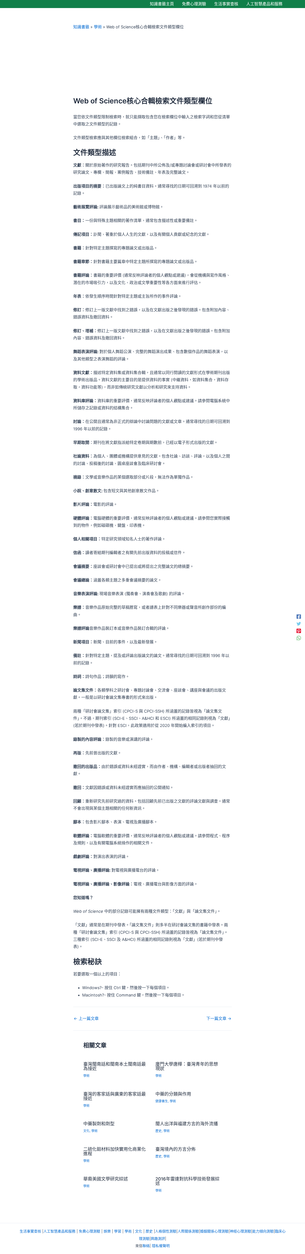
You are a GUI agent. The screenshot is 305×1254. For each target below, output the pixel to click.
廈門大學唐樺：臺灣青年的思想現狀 (186, 1066)
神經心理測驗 (240, 1231)
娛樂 (107, 1231)
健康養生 (161, 1101)
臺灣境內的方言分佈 (175, 1149)
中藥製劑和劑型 (99, 1123)
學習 (117, 1231)
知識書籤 (81, 27)
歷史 (158, 1131)
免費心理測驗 (89, 1231)
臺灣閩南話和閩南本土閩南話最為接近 (114, 1066)
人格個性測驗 (165, 1231)
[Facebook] (299, 616)
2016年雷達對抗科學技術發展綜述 (187, 1181)
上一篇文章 (86, 1019)
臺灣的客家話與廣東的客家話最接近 (114, 1096)
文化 (86, 1131)
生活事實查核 (30, 1231)
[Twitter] (299, 623)
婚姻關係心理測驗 (214, 1231)
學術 (98, 27)
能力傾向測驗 (263, 1231)
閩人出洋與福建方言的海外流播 (186, 1123)
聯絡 (146, 1246)
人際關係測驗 (188, 1231)
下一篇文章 (218, 1019)
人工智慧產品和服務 (59, 1231)
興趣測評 (158, 1238)
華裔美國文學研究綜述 (105, 1179)
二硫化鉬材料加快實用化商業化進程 (114, 1151)
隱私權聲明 (161, 1246)
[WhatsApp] (299, 637)
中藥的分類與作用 (173, 1094)
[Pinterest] (299, 630)
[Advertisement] (152, 63)
